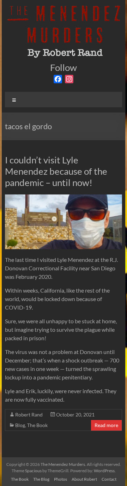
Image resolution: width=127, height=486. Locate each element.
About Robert (84, 479)
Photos (60, 479)
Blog (20, 425)
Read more (106, 425)
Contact (109, 479)
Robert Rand (29, 415)
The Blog (41, 479)
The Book (37, 425)
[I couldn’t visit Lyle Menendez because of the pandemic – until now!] (63, 197)
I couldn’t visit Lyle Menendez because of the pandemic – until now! (56, 171)
